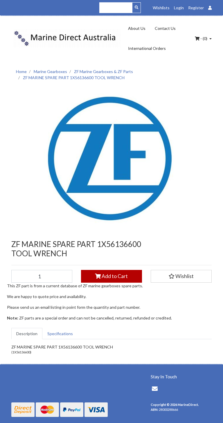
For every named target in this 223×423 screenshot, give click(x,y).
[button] (181, 276)
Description (26, 333)
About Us (136, 28)
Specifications (60, 333)
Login (179, 7)
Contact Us (165, 28)
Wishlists (161, 7)
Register (196, 7)
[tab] (26, 333)
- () (203, 38)
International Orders (147, 48)
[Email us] (155, 388)
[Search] (136, 7)
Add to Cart (114, 276)
